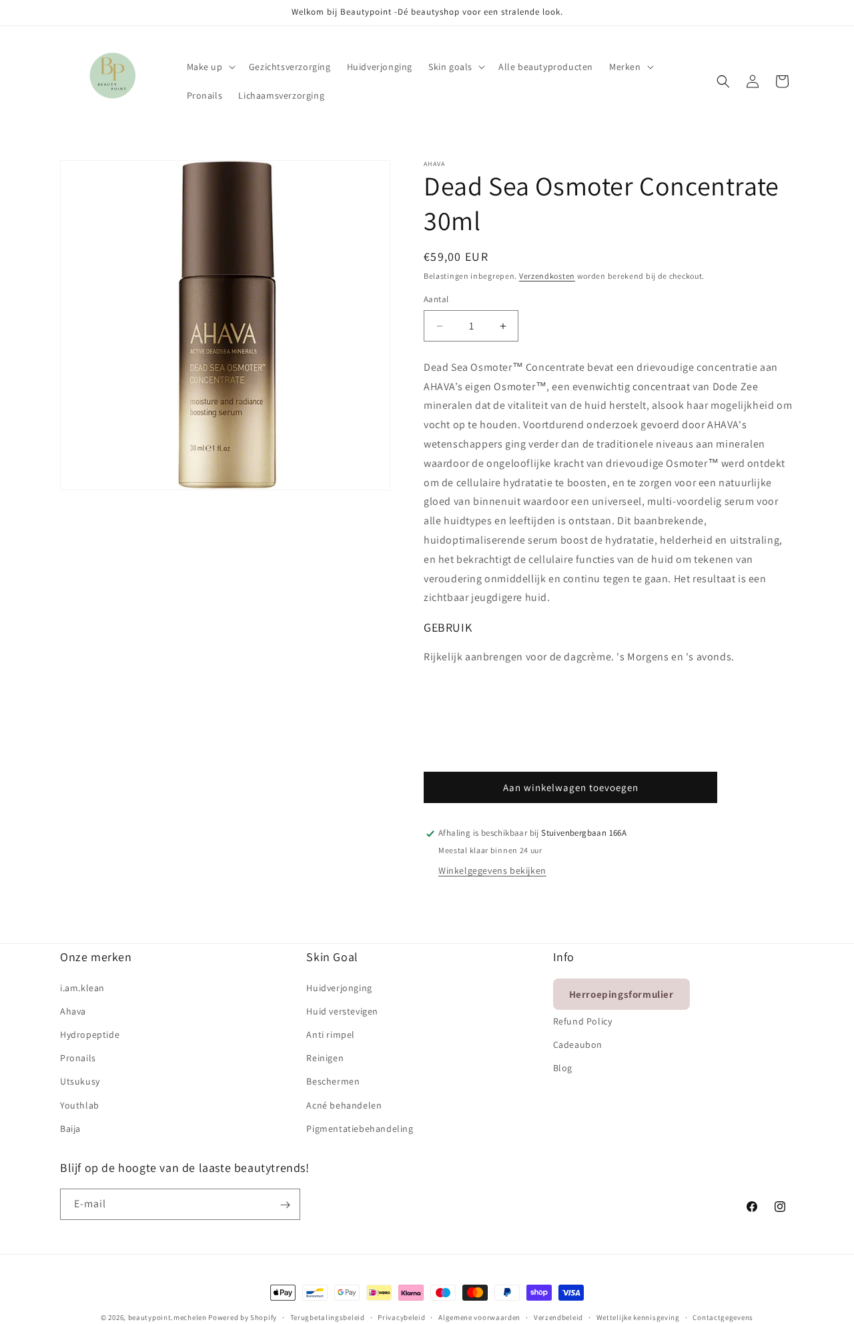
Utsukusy (80, 1081)
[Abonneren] (285, 1205)
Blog (562, 1067)
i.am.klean (82, 987)
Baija (70, 1128)
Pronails (78, 1057)
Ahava (73, 1011)
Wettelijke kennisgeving (638, 1316)
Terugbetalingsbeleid (327, 1316)
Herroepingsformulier (621, 993)
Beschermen (333, 1081)
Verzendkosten (547, 276)
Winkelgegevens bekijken (492, 871)
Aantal (436, 299)
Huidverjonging (339, 987)
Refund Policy (582, 1021)
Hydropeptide (89, 1034)
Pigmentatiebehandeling (359, 1128)
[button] (210, 67)
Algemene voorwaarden (479, 1316)
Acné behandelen (344, 1105)
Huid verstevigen (342, 1011)
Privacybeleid (401, 1316)
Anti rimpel (330, 1034)
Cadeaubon (577, 1044)
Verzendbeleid (558, 1316)
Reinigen (325, 1057)
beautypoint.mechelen (167, 1317)
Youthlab (79, 1105)
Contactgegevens (723, 1316)
